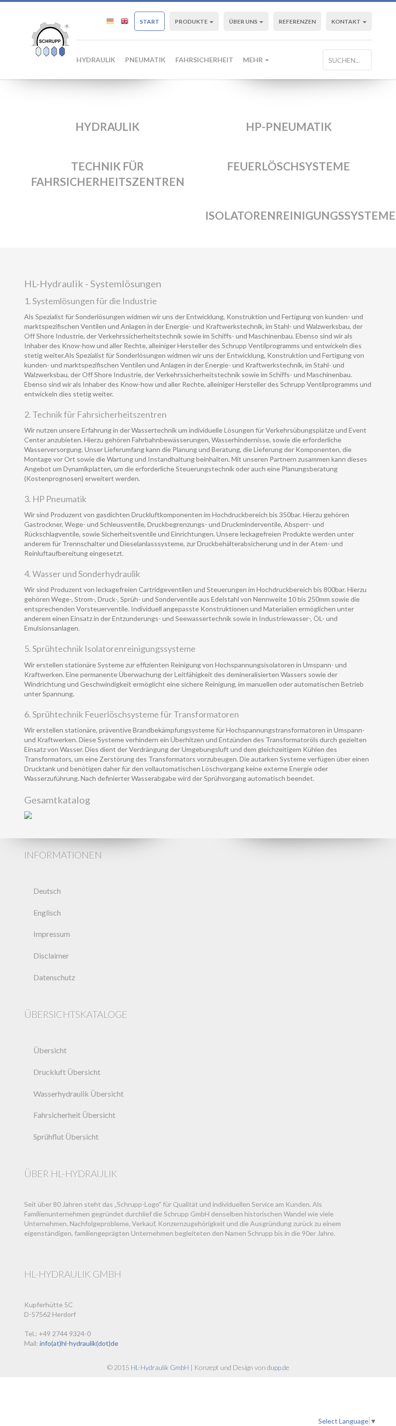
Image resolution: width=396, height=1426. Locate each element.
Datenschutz (54, 977)
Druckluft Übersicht (66, 1071)
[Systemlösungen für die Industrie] (198, 815)
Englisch (47, 912)
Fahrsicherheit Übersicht (74, 1114)
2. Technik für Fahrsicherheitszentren (95, 414)
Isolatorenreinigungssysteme (300, 215)
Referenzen (297, 21)
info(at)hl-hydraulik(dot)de (79, 1343)
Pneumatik (145, 60)
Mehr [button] (253, 60)
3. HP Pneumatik (55, 499)
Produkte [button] (192, 21)
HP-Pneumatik (289, 126)
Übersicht (50, 1050)
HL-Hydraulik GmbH (160, 1367)
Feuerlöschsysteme (288, 166)
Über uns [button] (243, 21)
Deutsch (47, 890)
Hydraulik (95, 60)
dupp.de (278, 1367)
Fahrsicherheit (204, 60)
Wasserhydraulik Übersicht (78, 1093)
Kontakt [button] (346, 21)
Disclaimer (51, 955)
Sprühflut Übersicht (66, 1136)
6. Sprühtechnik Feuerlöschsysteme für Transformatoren (131, 714)
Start (149, 21)
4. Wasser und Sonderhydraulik (82, 573)
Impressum (51, 933)
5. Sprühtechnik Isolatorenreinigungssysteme (110, 648)
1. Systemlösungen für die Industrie (90, 301)
